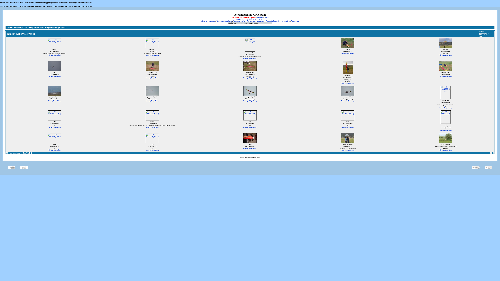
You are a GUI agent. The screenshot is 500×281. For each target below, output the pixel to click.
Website (260, 17)
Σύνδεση (261, 19)
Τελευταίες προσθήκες (224, 21)
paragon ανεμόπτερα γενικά (55, 28)
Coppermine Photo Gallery (253, 157)
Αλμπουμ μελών (20, 28)
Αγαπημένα (286, 21)
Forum (266, 17)
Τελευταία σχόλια (239, 21)
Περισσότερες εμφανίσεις (255, 21)
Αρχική (9, 28)
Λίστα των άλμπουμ (208, 21)
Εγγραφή (248, 19)
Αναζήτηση (295, 21)
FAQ (254, 19)
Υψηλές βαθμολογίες (273, 21)
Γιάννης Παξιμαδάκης (35, 28)
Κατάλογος (240, 19)
